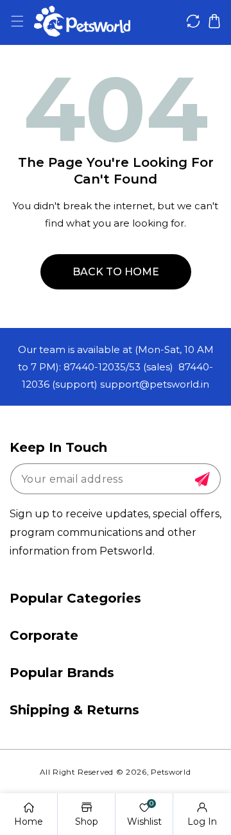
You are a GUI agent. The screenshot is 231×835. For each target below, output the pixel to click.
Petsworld (171, 772)
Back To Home (116, 272)
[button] (17, 21)
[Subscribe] (202, 479)
